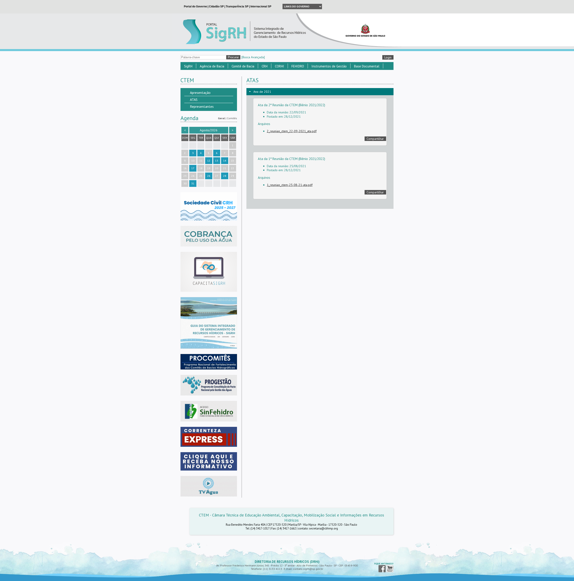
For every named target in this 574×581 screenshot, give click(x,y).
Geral (221, 118)
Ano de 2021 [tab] (262, 92)
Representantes (202, 106)
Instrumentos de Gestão (329, 66)
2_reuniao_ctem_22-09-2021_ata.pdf (292, 131)
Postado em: (275, 116)
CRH (264, 66)
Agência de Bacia (212, 66)
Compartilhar (375, 139)
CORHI (279, 66)
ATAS (194, 99)
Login (387, 57)
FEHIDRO (297, 66)
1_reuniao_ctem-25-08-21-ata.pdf (290, 185)
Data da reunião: (278, 112)
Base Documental (366, 66)
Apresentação (200, 92)
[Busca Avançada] (253, 57)
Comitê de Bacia (243, 66)
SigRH (188, 66)
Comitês (232, 118)
